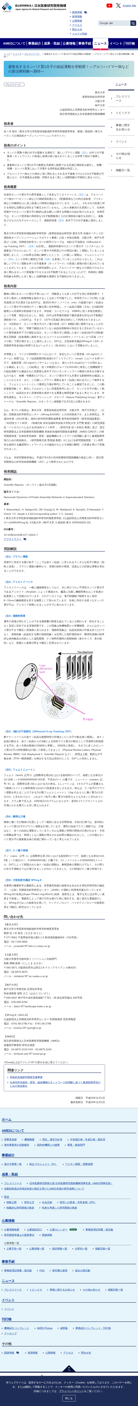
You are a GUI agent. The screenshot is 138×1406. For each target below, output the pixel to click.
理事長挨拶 (10, 1139)
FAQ (42, 1270)
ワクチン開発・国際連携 (79, 1164)
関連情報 (47, 1235)
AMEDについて (13, 1130)
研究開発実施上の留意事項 (19, 1235)
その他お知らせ (91, 1289)
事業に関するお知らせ (62, 1289)
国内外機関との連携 (48, 1144)
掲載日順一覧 (102, 1248)
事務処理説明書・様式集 (99, 1229)
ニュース (17, 54)
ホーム (7, 1119)
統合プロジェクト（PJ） (43, 1164)
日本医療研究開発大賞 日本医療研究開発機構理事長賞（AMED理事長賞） (71, 1183)
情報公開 (11, 1202)
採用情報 (77, 16)
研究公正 (29, 1202)
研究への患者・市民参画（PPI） (78, 1202)
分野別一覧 (81, 1248)
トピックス (35, 1289)
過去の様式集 (82, 1270)
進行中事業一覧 (13, 1164)
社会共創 (47, 1202)
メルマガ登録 (79, 33)
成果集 (64, 1328)
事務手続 (8, 1261)
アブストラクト (12, 539)
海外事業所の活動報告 (16, 1144)
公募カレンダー (63, 1229)
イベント (8, 1300)
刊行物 (7, 1319)
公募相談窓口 (34, 1229)
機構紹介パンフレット (16, 1328)
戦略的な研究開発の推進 (20, 1207)
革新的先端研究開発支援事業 (26, 1077)
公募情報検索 (11, 1229)
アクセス (77, 25)
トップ (7, 54)
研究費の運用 (59, 1270)
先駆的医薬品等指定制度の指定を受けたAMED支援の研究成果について (44, 1188)
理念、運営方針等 (52, 1139)
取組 (6, 1196)
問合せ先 (77, 29)
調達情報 (77, 12)
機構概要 (29, 1139)
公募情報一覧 (36, 1248)
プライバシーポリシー (71, 1391)
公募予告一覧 (14, 1248)
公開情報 (77, 20)
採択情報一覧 (59, 1248)
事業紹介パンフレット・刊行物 (93, 1328)
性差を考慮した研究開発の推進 (59, 1207)
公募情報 (8, 1220)
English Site (129, 5)
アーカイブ (10, 1333)
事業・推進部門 (76, 1144)
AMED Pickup (44, 1328)
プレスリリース (33, 54)
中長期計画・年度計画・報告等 (87, 1139)
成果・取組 (10, 1174)
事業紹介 (8, 1155)
